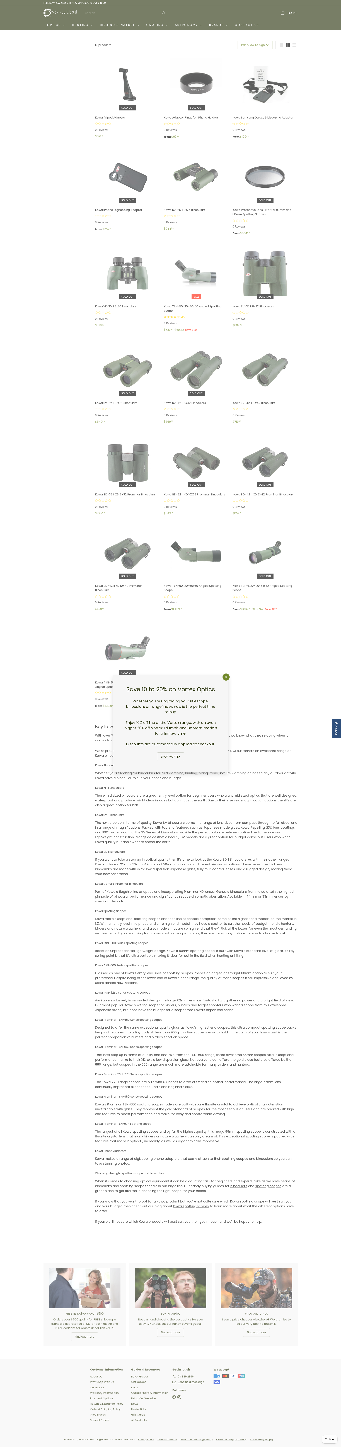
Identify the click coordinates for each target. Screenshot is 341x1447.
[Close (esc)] (226, 677)
